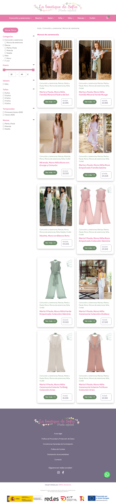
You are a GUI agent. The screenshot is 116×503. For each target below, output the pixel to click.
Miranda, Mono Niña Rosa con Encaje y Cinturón (54, 164)
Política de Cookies (58, 449)
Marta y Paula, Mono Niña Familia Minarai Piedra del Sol (54, 93)
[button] (107, 18)
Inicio (39, 28)
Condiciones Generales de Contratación (58, 444)
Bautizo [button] (38, 18)
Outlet (92, 18)
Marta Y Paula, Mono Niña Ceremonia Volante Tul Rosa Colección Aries (93, 387)
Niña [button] (60, 18)
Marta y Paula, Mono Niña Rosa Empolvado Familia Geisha (94, 166)
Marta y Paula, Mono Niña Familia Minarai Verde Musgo (93, 93)
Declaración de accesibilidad (58, 454)
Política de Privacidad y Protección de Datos (58, 439)
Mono (46, 86)
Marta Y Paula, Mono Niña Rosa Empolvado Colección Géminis (94, 239)
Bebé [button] (50, 18)
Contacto (58, 460)
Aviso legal (58, 434)
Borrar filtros (10, 30)
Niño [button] (70, 18)
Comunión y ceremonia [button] (19, 18)
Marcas (60, 83)
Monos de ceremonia (57, 86)
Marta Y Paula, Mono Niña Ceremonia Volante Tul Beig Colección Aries (53, 387)
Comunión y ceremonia (52, 28)
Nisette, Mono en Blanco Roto (55, 235)
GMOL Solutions (65, 485)
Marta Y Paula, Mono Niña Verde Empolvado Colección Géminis (55, 312)
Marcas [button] (81, 18)
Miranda (67, 156)
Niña (68, 86)
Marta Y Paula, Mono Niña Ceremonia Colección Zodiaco (94, 312)
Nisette (63, 232)
